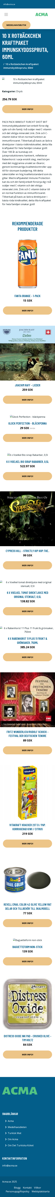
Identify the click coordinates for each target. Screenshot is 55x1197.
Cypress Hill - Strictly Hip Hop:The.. (27, 551)
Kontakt (27, 1187)
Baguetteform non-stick (27, 947)
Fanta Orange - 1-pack (27, 296)
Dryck (19, 91)
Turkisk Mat (14, 1133)
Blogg (17, 1187)
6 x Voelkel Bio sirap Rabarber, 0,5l (27, 461)
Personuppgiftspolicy (17, 1191)
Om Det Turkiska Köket (21, 1145)
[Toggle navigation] (6, 14)
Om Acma (13, 1139)
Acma (11, 1121)
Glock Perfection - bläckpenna (27, 423)
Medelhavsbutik (16, 25)
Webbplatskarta (40, 1191)
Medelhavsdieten (17, 1127)
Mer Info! (27, 109)
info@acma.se (9, 4)
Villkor (37, 1187)
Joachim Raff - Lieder (27, 385)
